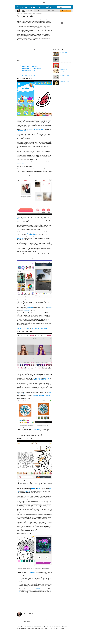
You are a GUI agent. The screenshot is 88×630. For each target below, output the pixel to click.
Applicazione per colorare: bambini (26, 63)
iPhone (50, 489)
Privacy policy (53, 626)
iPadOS (33, 572)
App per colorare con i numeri (25, 74)
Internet (51, 7)
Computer (40, 7)
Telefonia (46, 7)
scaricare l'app (34, 231)
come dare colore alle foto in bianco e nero (25, 255)
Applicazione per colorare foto (25, 65)
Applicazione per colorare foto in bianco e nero (30, 66)
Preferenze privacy (64, 626)
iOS (31, 572)
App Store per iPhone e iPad (22, 130)
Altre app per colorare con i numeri (28, 75)
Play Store (36, 129)
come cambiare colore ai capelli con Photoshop (41, 395)
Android (34, 429)
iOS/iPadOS (26, 310)
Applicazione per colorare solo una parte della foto (31, 68)
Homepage (19, 626)
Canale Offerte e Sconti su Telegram (26, 11)
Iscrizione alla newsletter (34, 626)
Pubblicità (43, 626)
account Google (20, 238)
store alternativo (41, 233)
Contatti (40, 626)
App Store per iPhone (30, 234)
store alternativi (41, 129)
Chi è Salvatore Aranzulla (25, 626)
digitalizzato (19, 218)
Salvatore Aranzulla (20, 17)
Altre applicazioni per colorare (27, 72)
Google (38, 489)
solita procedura (27, 491)
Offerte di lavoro (48, 626)
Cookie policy (58, 626)
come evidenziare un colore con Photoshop (39, 328)
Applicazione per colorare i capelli (28, 70)
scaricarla (30, 129)
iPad (18, 491)
